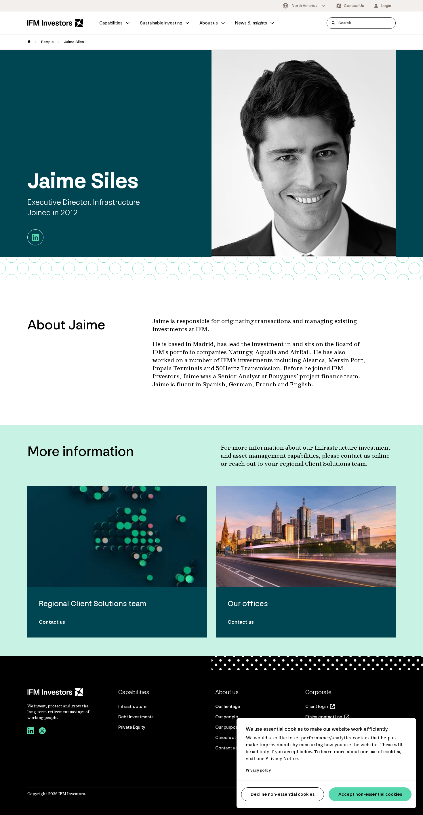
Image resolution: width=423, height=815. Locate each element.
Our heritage (227, 706)
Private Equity (131, 727)
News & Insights (251, 23)
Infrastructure (132, 706)
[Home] (55, 23)
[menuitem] (115, 23)
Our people (226, 716)
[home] (29, 42)
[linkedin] (30, 731)
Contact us (226, 748)
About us (208, 23)
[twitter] (42, 731)
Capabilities (111, 23)
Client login (316, 706)
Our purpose (228, 727)
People (47, 41)
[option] (305, 6)
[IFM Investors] (59, 692)
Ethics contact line (323, 716)
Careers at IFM (229, 737)
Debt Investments (136, 716)
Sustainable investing (161, 23)
